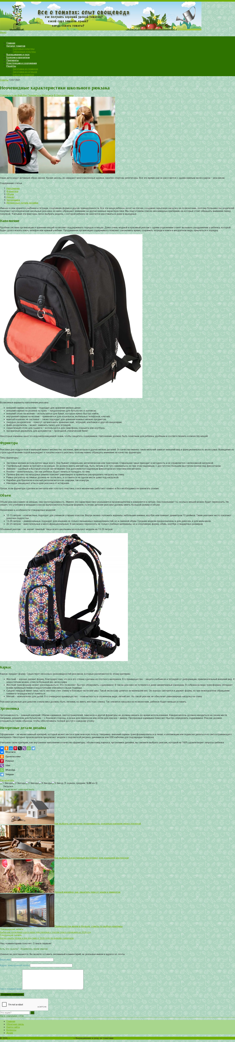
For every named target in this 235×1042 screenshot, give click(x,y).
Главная (10, 43)
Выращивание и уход (18, 54)
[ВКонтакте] (2, 748)
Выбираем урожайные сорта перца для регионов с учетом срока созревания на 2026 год (45, 932)
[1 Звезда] (6, 783)
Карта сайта (13, 1027)
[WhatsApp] (29, 748)
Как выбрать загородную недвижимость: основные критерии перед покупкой (97, 823)
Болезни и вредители (18, 57)
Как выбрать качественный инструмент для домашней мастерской (91, 857)
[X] (20, 748)
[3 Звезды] (32, 783)
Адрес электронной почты (14, 965)
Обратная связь (15, 1024)
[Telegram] (33, 748)
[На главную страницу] (117, 16)
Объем (10, 194)
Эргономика (13, 200)
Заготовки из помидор (25, 69)
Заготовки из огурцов (25, 71)
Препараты (12, 60)
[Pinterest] (15, 748)
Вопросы (11, 1030)
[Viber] (24, 748)
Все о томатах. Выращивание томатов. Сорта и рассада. (42, 1038)
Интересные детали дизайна (22, 202)
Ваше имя (5, 959)
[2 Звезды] (19, 783)
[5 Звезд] (57, 783)
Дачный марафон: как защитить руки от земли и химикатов (87, 892)
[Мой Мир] (11, 748)
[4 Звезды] (45, 783)
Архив (9, 1032)
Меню (3, 32)
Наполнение (13, 188)
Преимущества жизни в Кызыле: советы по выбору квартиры (88, 926)
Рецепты (11, 66)
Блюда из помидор (23, 74)
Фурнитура (12, 191)
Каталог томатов (15, 45)
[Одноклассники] (6, 748)
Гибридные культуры (24, 51)
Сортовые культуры (24, 48)
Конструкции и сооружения (21, 63)
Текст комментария (11, 988)
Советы (4, 80)
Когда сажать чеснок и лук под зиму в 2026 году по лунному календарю (37, 938)
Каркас (10, 197)
